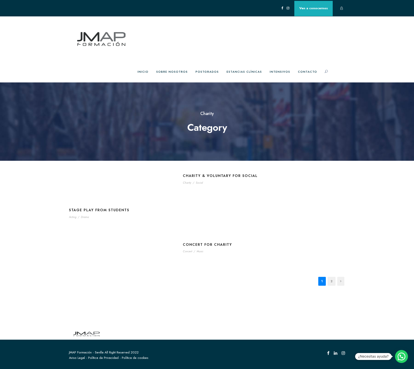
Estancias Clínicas (244, 72)
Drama (85, 217)
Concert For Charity (207, 244)
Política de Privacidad (103, 357)
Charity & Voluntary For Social (220, 175)
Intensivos (280, 72)
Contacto (307, 72)
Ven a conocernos (313, 8)
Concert (187, 251)
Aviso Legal (77, 357)
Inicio (143, 72)
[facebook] (282, 8)
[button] (401, 356)
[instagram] (288, 8)
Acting (72, 217)
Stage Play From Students (99, 210)
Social (199, 183)
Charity (187, 183)
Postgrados (207, 72)
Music (200, 251)
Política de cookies (135, 357)
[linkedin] (335, 353)
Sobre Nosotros (172, 72)
